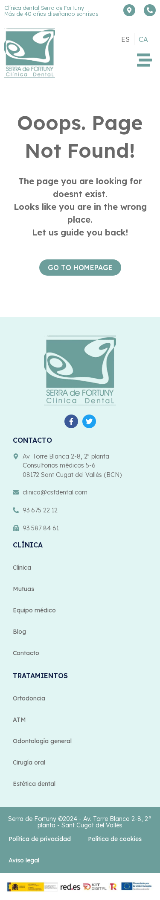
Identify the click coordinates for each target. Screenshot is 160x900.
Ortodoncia (29, 698)
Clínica (22, 567)
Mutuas (23, 589)
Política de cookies (115, 839)
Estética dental (34, 784)
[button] (145, 60)
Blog (19, 631)
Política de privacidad (40, 839)
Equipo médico (34, 610)
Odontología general (42, 741)
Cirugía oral (29, 762)
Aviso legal (24, 860)
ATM (19, 720)
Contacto (26, 653)
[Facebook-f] (71, 421)
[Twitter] (89, 421)
